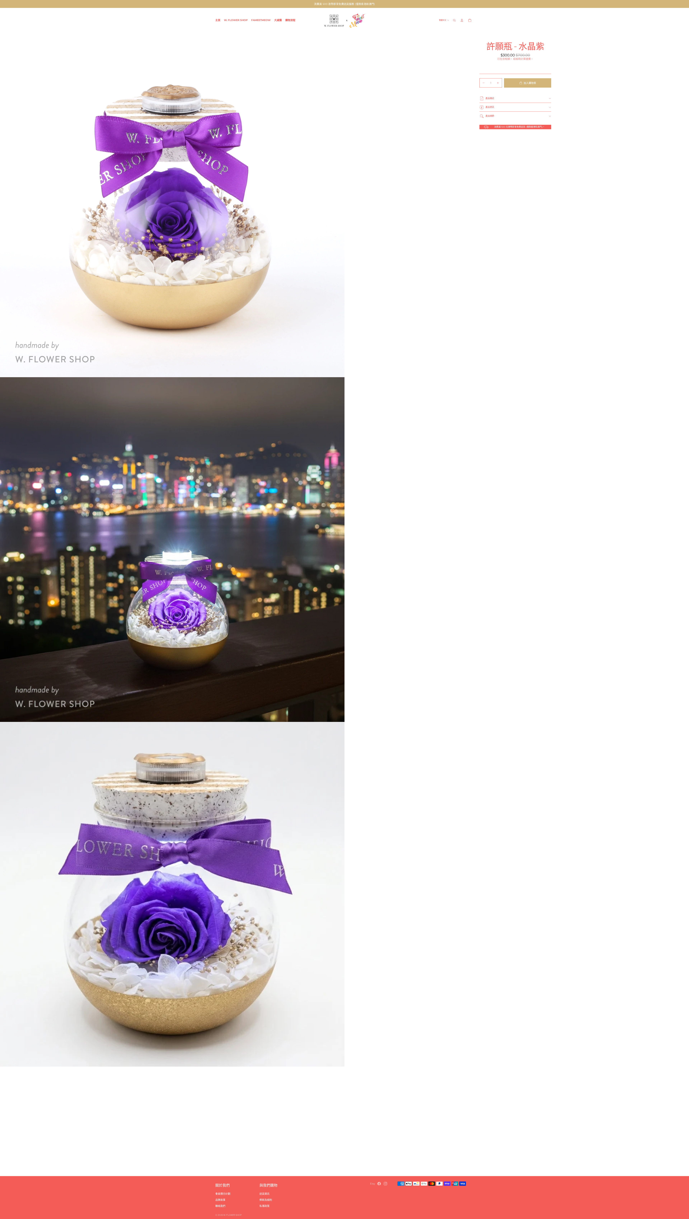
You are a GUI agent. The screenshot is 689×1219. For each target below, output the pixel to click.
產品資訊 (490, 107)
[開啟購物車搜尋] (454, 20)
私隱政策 (264, 1206)
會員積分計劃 (222, 1193)
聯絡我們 (220, 1206)
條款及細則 (265, 1199)
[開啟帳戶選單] (462, 20)
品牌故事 (220, 1199)
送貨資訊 (264, 1193)
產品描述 (490, 98)
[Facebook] (379, 1183)
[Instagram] (385, 1183)
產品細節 (490, 116)
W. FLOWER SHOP (232, 1215)
